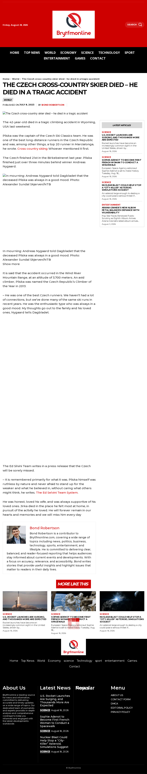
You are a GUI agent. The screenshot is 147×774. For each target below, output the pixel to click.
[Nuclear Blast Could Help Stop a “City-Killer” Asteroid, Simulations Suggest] (122, 601)
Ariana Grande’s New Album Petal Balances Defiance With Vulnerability (120, 210)
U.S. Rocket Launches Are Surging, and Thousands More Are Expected (121, 137)
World (15, 79)
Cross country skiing (32, 148)
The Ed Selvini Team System (57, 492)
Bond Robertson (53, 105)
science (106, 132)
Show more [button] (11, 264)
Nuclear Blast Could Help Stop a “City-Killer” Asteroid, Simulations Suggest (121, 187)
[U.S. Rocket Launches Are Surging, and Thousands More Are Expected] (25, 601)
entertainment (111, 205)
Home (6, 79)
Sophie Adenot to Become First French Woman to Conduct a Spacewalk (121, 162)
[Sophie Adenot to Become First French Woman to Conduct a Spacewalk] (73, 601)
